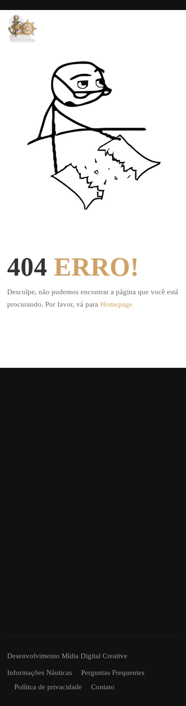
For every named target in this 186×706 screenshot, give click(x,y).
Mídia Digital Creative (94, 656)
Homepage (116, 304)
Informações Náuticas (39, 672)
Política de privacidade (48, 687)
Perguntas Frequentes (113, 672)
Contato (102, 687)
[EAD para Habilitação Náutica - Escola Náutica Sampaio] (22, 28)
